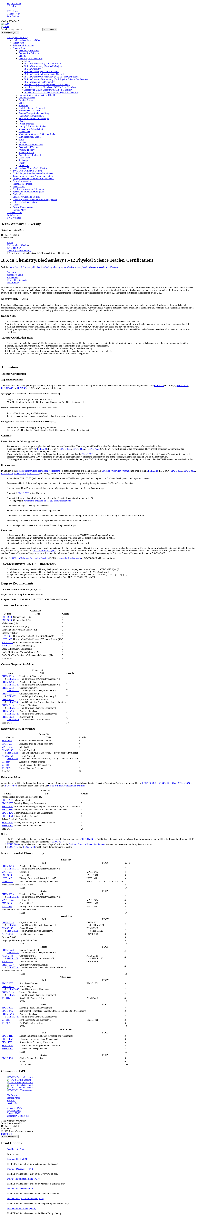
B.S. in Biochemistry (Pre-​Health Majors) (43, 66)
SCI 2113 (6, 765)
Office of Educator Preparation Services (30, 558)
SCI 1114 (6, 761)
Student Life (18, 194)
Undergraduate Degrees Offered (27, 40)
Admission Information (23, 45)
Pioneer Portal (13, 1098)
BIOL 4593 (7, 740)
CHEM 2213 (8, 688)
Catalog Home (13, 13)
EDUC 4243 (20, 473)
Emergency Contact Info (18, 1116)
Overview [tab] (11, 272)
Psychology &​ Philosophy (30, 155)
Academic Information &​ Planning (28, 189)
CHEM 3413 (8, 705)
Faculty (16, 204)
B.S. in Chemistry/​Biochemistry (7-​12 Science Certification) (51, 76)
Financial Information (22, 184)
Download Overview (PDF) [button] (20, 1169)
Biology (22, 56)
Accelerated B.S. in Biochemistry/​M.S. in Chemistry (48, 90)
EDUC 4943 (58, 841)
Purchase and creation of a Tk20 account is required (47, 500)
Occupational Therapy (29, 147)
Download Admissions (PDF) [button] (20, 1188)
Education (23, 105)
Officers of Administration (25, 202)
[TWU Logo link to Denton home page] (5, 24)
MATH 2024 (7, 747)
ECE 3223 (159, 385)
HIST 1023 (7, 639)
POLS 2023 (7, 645)
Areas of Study (20, 48)
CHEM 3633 (8, 717)
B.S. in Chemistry (32, 69)
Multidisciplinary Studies (30, 137)
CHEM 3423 (8, 711)
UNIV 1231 (7, 881)
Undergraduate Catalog (17, 37)
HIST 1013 (7, 636)
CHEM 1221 (13, 684)
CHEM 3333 (8, 699)
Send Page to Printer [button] (16, 1149)
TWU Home (13, 11)
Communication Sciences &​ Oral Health (37, 95)
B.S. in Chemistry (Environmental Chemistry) (45, 74)
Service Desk (13, 1103)
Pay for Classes (14, 1110)
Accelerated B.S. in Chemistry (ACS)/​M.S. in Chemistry (50, 87)
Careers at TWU (14, 1108)
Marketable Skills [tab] (15, 275)
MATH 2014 (7, 744)
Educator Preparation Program (115, 471)
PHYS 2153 (7, 750)
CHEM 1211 (13, 679)
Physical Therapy (26, 150)
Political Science (26, 152)
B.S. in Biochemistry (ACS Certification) (43, 63)
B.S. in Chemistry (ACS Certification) (41, 71)
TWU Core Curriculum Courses (27, 170)
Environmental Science (29, 110)
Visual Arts (24, 165)
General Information (22, 181)
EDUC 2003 (87, 454)
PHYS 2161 (12, 758)
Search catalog (7, 29)
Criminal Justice (26, 100)
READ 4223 (22, 388)
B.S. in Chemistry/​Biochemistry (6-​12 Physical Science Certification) (56, 79)
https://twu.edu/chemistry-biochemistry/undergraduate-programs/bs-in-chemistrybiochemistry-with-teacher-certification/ (64, 267)
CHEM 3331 (13, 702)
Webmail (11, 1100)
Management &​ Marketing (31, 129)
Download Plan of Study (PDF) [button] (21, 1208)
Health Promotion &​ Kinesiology (34, 118)
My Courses (12, 1095)
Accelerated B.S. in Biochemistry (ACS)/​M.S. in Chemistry (51, 92)
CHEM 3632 (13, 719)
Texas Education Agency (44, 550)
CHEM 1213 (8, 676)
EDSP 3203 (7, 825)
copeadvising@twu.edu (70, 558)
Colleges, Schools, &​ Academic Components (33, 178)
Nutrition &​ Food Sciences (31, 144)
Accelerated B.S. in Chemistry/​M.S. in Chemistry (47, 84)
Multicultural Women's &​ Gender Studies (37, 134)
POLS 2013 (7, 642)
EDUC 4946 (11, 785)
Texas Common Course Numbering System (33, 176)
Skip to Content (14, 3)
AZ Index (11, 6)
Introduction (18, 43)
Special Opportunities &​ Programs (28, 191)
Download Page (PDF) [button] (17, 1159)
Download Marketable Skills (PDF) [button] (23, 1179)
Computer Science (27, 97)
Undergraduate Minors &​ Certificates (30, 168)
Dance (21, 103)
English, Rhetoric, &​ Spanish (32, 108)
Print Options (13, 16)
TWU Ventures (14, 217)
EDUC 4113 (7, 473)
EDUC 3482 (7, 388)
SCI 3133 (6, 768)
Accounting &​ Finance (29, 50)
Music (21, 139)
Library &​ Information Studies (32, 126)
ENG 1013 (7, 617)
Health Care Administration (31, 116)
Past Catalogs (13, 215)
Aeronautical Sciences (29, 53)
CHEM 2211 (13, 690)
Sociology (23, 160)
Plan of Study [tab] (13, 282)
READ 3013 (7, 822)
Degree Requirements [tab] (17, 280)
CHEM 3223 (8, 693)
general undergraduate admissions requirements (38, 471)
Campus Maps (19, 210)
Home (10, 242)
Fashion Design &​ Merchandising (34, 113)
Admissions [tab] (12, 277)
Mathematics (24, 131)
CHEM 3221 (13, 696)
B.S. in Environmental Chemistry (39, 82)
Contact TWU (13, 1113)
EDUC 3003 (182, 385)
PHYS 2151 (12, 753)
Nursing (22, 142)
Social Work (24, 157)
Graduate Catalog (15, 212)
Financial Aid (19, 186)
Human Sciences (26, 123)
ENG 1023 (7, 620)
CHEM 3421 (13, 713)
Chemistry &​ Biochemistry (31, 58)
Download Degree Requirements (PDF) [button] (25, 1198)
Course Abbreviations (23, 207)
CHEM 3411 (13, 708)
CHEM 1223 (8, 682)
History (22, 121)
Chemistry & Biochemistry (19, 250)
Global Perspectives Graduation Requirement (33, 173)
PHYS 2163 (7, 756)
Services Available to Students (26, 197)
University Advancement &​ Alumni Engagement (35, 199)
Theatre (22, 163)
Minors (27, 61)
